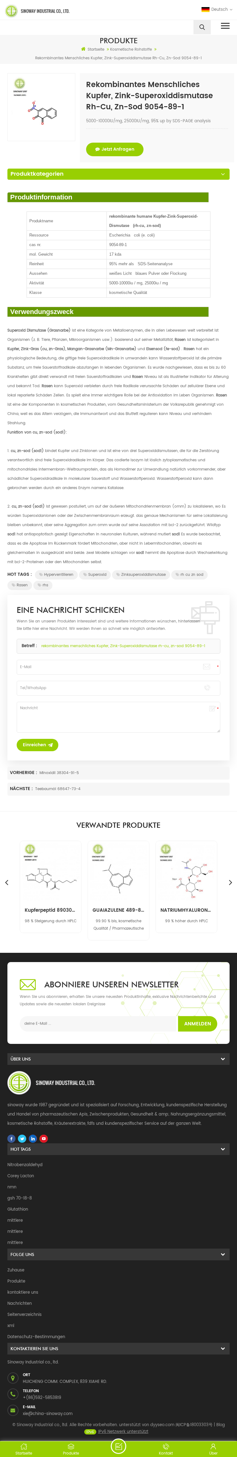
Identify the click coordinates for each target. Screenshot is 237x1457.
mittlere (15, 1220)
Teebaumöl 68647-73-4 (58, 789)
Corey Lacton (20, 1176)
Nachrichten (19, 1303)
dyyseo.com (162, 1425)
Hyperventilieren (58, 575)
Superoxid (97, 575)
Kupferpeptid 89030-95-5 (51, 910)
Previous (6, 882)
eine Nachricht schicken (118, 1446)
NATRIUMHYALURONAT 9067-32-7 (186, 910)
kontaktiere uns (22, 1292)
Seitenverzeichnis (24, 1315)
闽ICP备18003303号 (194, 1425)
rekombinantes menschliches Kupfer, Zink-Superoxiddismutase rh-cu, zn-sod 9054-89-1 (123, 646)
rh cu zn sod (192, 575)
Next (230, 882)
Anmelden (197, 1024)
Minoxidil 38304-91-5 (59, 773)
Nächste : (22, 788)
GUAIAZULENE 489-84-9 (118, 910)
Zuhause (15, 1270)
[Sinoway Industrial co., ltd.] (59, 11)
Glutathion (17, 1209)
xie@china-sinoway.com (48, 1414)
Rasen (22, 585)
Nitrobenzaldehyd (25, 1165)
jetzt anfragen (118, 149)
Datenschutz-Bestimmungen (36, 1337)
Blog (220, 1425)
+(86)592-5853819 (42, 1398)
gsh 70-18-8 (19, 1198)
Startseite (96, 49)
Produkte (16, 1281)
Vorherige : (24, 772)
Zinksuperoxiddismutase (143, 575)
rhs (45, 585)
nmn (11, 1187)
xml (10, 1326)
